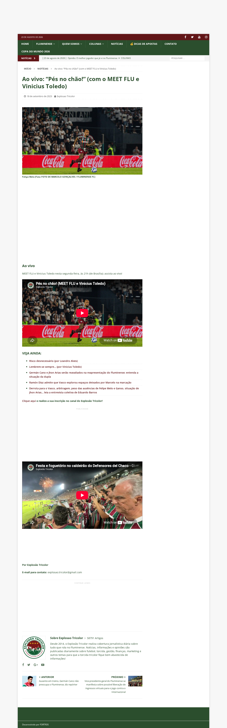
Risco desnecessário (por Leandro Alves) (53, 361)
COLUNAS (95, 43)
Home (25, 43)
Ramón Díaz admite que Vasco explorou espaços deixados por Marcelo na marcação (80, 382)
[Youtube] (199, 37)
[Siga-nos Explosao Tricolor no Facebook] (23, 664)
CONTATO (171, 43)
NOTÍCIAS (117, 43)
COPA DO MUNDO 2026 (35, 51)
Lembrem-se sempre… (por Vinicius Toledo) (55, 366)
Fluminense (44, 43)
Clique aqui (29, 401)
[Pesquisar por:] (187, 58)
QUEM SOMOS (70, 43)
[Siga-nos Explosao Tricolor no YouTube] (41, 664)
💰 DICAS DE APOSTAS (143, 43)
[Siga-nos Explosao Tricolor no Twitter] (27, 664)
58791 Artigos (95, 638)
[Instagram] (206, 37)
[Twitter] (192, 37)
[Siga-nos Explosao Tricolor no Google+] (34, 664)
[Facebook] (185, 37)
